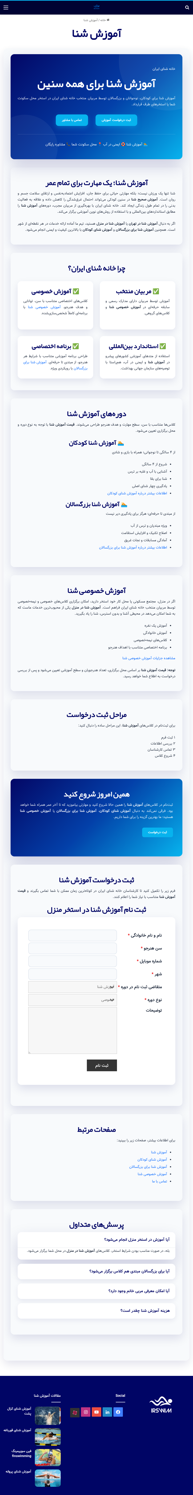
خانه (103, 20)
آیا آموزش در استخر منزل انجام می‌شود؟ (137, 1240)
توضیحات (154, 1010)
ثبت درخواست (157, 832)
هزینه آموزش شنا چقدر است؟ (145, 1311)
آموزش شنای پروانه (18, 1471)
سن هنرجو (151, 948)
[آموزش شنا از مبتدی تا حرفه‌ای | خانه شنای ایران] (96, 7)
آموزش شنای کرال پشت (19, 1411)
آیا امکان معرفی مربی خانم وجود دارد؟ (139, 1291)
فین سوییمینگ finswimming (21, 1454)
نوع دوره (153, 1000)
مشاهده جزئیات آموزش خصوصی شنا (148, 658)
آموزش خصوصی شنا (44, 307)
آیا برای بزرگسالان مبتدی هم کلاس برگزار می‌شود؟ (129, 1271)
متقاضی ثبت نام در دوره (140, 987)
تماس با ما (159, 1181)
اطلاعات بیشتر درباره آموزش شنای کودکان (137, 493)
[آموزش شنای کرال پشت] (48, 1416)
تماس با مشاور (72, 120)
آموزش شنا (159, 1152)
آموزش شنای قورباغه (17, 1430)
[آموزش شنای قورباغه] (48, 1437)
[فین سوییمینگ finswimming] (48, 1457)
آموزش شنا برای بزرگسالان (148, 1167)
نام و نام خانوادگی (145, 935)
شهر (157, 974)
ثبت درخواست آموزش (116, 120)
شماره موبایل (149, 961)
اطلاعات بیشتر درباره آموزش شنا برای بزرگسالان (133, 547)
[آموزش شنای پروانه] (48, 1478)
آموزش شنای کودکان (152, 1159)
